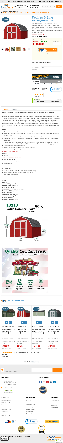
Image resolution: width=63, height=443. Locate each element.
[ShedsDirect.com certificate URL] (31, 361)
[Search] (59, 6)
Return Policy (29, 407)
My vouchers (54, 407)
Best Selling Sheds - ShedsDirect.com (6, 401)
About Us (28, 400)
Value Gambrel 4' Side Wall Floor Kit (36, 67)
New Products (4, 407)
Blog (2, 404)
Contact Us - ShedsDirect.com (30, 403)
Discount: (44, 40)
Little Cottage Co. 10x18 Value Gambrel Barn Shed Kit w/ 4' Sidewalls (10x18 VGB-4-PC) (23, 330)
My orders (54, 405)
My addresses (55, 400)
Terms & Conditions (31, 414)
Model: (34, 36)
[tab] (6, 109)
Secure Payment (30, 409)
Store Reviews (29, 411)
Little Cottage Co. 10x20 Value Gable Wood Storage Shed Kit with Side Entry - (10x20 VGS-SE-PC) (38, 330)
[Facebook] (40, 382)
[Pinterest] (47, 382)
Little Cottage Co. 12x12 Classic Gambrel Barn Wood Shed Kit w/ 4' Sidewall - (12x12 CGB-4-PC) (54, 330)
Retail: (35, 40)
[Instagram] (51, 382)
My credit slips (55, 403)
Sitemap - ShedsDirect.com (5, 414)
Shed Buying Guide (6, 409)
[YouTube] (44, 382)
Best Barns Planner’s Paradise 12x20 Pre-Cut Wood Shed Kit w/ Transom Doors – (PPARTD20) (8, 330)
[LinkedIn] (54, 382)
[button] (4, 439)
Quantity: (56, 41)
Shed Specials (4, 411)
